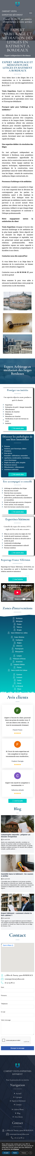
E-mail (3, 1012)
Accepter (6, 1153)
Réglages (24, 1153)
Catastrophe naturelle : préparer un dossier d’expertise (15, 836)
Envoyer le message (17, 1048)
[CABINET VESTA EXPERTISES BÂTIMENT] (17, 1065)
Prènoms (4, 995)
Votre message (6, 1020)
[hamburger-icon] (30, 13)
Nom (2, 987)
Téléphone (4, 1003)
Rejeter (15, 1153)
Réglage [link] (16, 1149)
